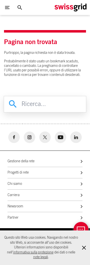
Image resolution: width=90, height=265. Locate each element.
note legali (40, 257)
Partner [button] (13, 217)
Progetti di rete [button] (18, 172)
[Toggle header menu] (7, 7)
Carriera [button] (14, 195)
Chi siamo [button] (15, 184)
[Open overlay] (81, 229)
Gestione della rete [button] (21, 161)
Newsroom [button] (15, 206)
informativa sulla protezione (33, 252)
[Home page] (70, 7)
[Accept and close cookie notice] (84, 248)
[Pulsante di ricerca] (19, 7)
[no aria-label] (14, 137)
